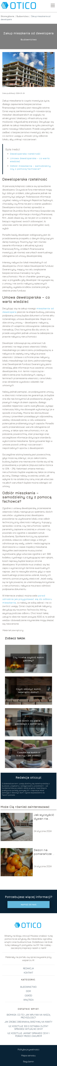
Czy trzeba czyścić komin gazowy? (28, 659)
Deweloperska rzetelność (25, 153)
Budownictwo (23, 16)
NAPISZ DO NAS (28, 904)
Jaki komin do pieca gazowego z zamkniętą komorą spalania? (28, 722)
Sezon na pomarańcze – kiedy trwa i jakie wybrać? (44, 852)
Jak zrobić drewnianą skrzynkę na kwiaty (28, 1021)
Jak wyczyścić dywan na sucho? (44, 817)
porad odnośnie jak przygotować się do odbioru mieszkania (27, 599)
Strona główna (7, 16)
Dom (28, 991)
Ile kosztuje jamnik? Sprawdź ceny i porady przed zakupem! (28, 1034)
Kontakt (28, 972)
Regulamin (28, 1061)
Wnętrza (28, 999)
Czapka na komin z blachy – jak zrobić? (28, 754)
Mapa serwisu (28, 1055)
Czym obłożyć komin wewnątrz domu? (28, 690)
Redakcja (28, 968)
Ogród (28, 995)
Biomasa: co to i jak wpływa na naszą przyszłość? (28, 1016)
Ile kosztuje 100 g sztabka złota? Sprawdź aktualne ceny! (28, 1027)
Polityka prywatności (28, 1049)
